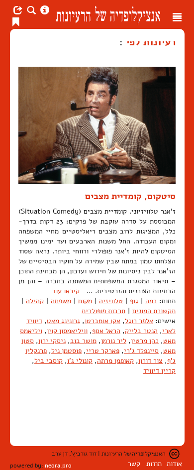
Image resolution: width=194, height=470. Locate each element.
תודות (154, 464)
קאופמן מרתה (115, 360)
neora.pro (58, 466)
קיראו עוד (66, 291)
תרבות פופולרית (103, 311)
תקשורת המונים (154, 311)
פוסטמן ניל (66, 350)
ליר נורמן (113, 341)
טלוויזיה (111, 301)
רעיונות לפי (149, 42)
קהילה (35, 301)
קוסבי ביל (48, 360)
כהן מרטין (145, 341)
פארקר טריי (102, 350)
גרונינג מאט (63, 321)
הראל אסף (106, 331)
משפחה (61, 301)
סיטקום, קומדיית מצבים (130, 196)
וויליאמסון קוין (67, 331)
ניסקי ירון (52, 341)
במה (151, 301)
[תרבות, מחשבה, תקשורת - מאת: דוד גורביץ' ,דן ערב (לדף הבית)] (108, 14)
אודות (174, 464)
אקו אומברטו (102, 321)
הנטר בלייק (141, 331)
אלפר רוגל (139, 321)
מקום (85, 301)
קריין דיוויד (159, 370)
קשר (134, 464)
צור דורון (150, 360)
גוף (134, 301)
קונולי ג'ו (80, 360)
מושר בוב (83, 341)
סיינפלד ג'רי (141, 350)
